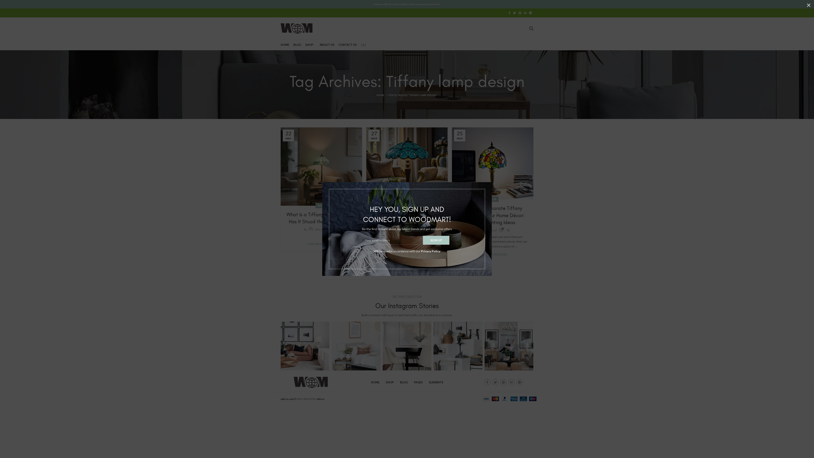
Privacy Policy (430, 251)
